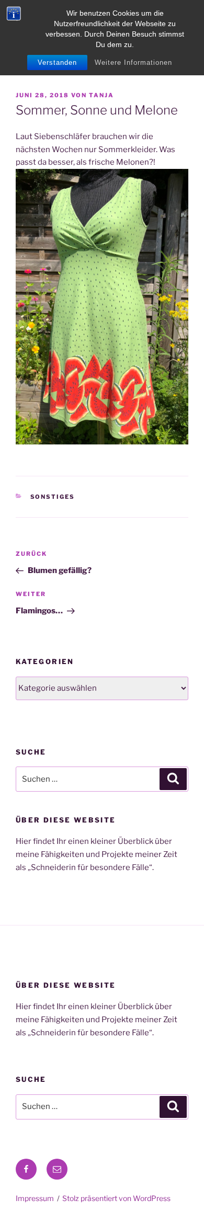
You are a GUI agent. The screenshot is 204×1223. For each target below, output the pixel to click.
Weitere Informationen (133, 62)
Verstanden (57, 62)
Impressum (35, 1198)
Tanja (101, 95)
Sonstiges (52, 496)
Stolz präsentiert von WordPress (116, 1198)
